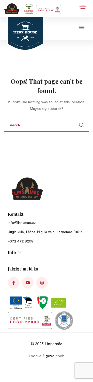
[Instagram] (42, 283)
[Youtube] (28, 283)
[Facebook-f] (13, 283)
